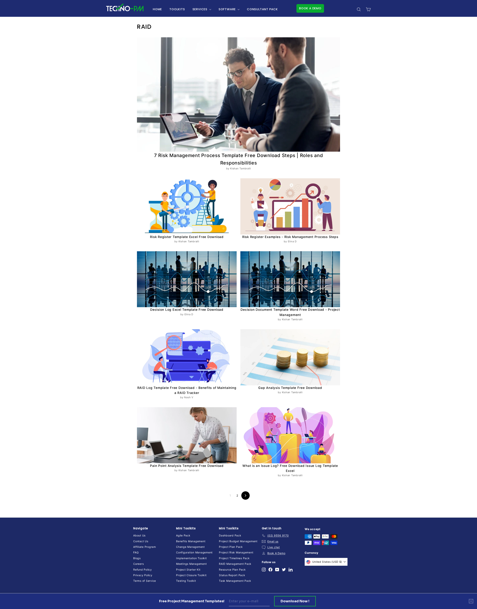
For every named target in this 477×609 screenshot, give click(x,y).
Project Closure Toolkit (191, 575)
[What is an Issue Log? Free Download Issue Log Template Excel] (290, 435)
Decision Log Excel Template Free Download (186, 309)
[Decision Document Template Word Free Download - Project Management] (290, 279)
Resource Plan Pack (232, 569)
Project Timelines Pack (234, 558)
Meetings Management (191, 563)
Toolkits (177, 9)
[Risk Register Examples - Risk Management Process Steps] (290, 206)
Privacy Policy (142, 575)
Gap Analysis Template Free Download (290, 388)
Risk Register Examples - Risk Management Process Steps (290, 237)
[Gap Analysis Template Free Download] (290, 357)
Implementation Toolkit (191, 558)
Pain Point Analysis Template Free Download (187, 466)
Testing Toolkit (186, 580)
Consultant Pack (262, 9)
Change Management (190, 546)
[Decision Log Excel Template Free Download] (187, 279)
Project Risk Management (236, 552)
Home (157, 9)
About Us (139, 535)
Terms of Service (144, 580)
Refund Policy (142, 569)
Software (228, 9)
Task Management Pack (235, 580)
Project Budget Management (238, 541)
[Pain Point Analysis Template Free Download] (187, 435)
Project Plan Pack (231, 546)
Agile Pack (183, 535)
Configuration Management (194, 552)
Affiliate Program (144, 546)
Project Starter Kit (188, 569)
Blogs (137, 558)
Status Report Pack (232, 575)
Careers (138, 563)
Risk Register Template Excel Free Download (187, 237)
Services (200, 9)
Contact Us (140, 541)
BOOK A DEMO (310, 8)
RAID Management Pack (235, 563)
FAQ (136, 552)
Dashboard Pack (230, 535)
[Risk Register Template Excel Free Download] (187, 206)
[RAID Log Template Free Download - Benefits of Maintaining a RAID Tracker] (187, 357)
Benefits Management (190, 541)
